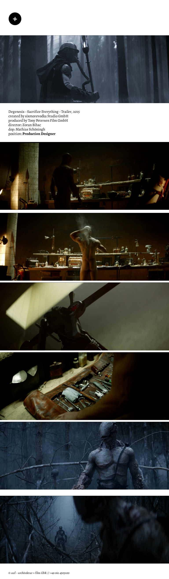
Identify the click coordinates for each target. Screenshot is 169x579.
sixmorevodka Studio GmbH (46, 116)
